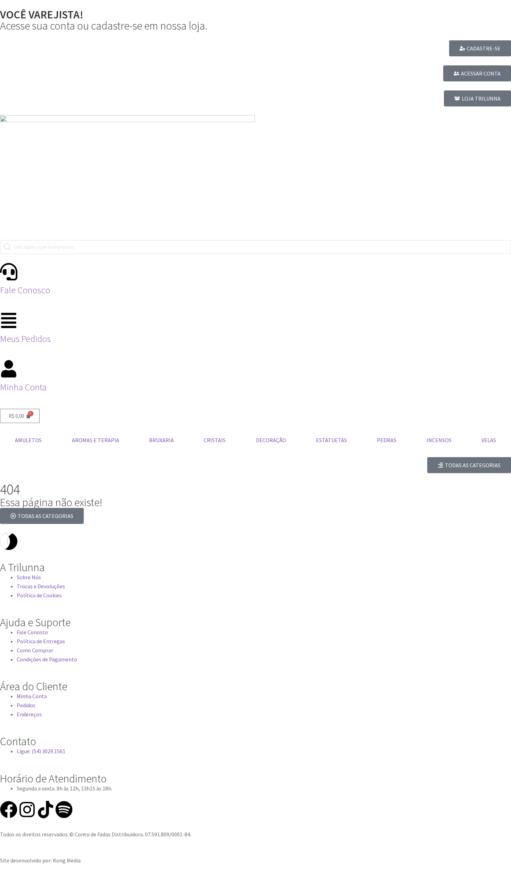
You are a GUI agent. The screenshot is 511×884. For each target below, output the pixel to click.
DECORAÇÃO (271, 440)
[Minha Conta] (8, 368)
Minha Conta (23, 387)
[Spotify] (64, 809)
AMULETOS (28, 440)
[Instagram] (27, 809)
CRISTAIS (215, 440)
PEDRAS (386, 440)
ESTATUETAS (331, 440)
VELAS (488, 440)
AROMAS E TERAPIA (95, 440)
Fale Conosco (25, 290)
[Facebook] (8, 809)
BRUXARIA (161, 440)
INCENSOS (439, 440)
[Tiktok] (45, 809)
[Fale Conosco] (8, 271)
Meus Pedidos (25, 338)
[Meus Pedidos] (8, 320)
